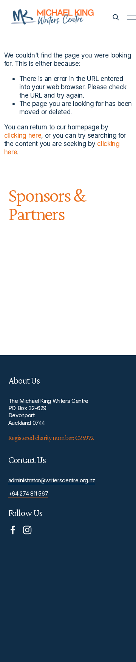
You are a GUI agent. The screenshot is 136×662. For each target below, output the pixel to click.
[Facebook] (12, 530)
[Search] (115, 17)
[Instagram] (27, 530)
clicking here (23, 135)
